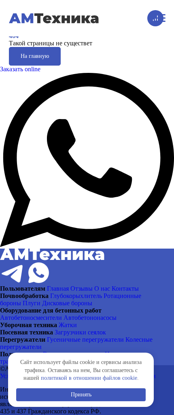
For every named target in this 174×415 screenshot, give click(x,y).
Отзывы (81, 288)
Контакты (125, 288)
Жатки (68, 324)
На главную (35, 56)
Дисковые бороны (67, 303)
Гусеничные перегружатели (85, 339)
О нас (102, 288)
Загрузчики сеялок (80, 332)
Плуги (31, 303)
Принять (81, 395)
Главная (58, 288)
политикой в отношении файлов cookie (89, 378)
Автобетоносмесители (31, 317)
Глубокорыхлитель (76, 295)
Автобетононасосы (90, 317)
